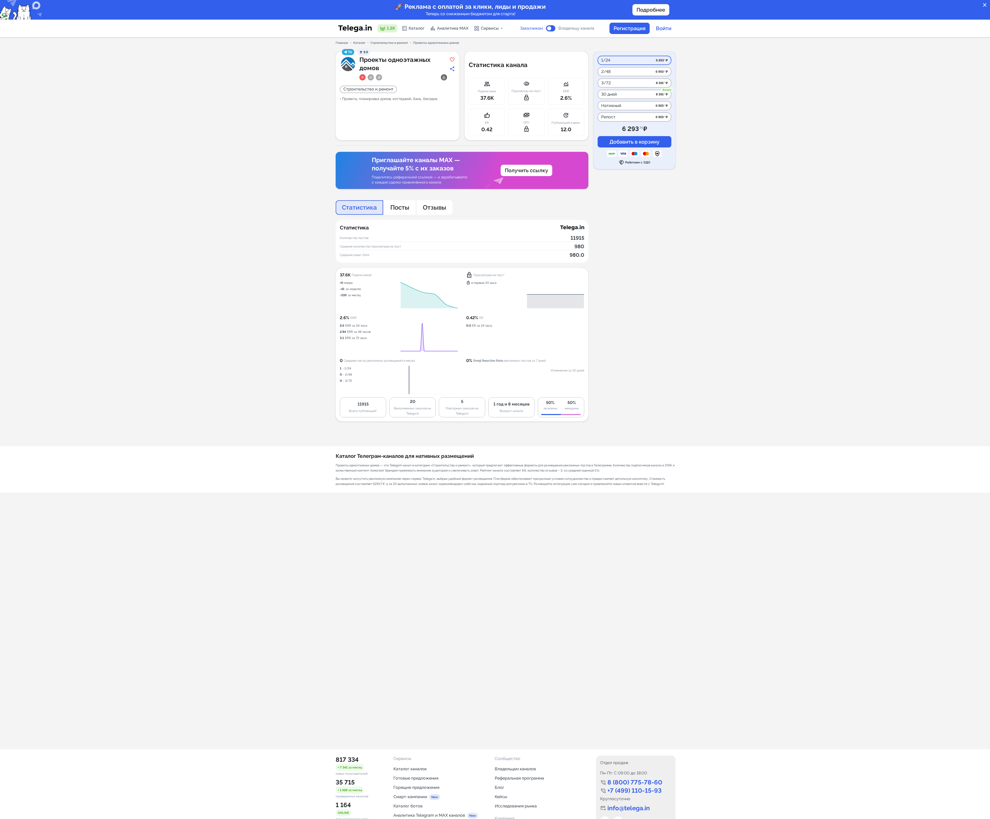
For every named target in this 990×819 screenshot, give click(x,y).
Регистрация (630, 28)
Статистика (359, 207)
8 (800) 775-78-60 (634, 782)
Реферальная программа (519, 778)
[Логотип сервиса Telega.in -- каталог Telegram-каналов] (355, 28)
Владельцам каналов (515, 768)
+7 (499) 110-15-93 (634, 790)
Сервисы (490, 28)
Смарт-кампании (410, 796)
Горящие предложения (416, 787)
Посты (399, 207)
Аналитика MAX (452, 28)
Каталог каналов (410, 768)
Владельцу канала (576, 28)
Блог (499, 787)
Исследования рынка (516, 806)
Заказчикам (531, 28)
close (985, 5)
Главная (342, 43)
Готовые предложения (415, 778)
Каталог (417, 28)
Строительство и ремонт (389, 43)
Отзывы (434, 207)
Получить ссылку (526, 170)
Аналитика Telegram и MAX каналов (429, 815)
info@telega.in (628, 808)
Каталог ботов (408, 806)
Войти (663, 28)
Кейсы (501, 796)
